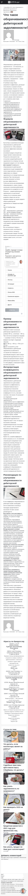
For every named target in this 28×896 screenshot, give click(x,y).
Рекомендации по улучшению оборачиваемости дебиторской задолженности (12, 115)
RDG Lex (14, 668)
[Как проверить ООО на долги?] (14, 805)
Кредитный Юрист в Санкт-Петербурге (14, 689)
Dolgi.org (12, 887)
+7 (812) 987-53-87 (14, 708)
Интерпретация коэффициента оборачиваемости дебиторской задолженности (12, 110)
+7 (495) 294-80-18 (14, 685)
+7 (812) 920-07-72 (14, 674)
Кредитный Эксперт (14, 702)
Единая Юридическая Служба (14, 678)
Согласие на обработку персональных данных (11, 892)
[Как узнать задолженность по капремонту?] (14, 784)
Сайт (2, 877)
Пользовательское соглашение (8, 889)
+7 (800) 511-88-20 (14, 654)
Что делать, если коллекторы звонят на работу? (12, 746)
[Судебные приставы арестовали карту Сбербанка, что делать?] (14, 763)
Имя (2, 874)
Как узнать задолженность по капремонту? (11, 788)
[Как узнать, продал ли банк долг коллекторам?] (14, 845)
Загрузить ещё (14, 721)
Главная (5, 7)
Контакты (3, 893)
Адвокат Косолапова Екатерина (14, 647)
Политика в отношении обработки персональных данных (14, 890)
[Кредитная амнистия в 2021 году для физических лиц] (14, 823)
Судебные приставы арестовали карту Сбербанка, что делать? (13, 767)
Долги (9, 7)
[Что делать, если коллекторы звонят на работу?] (14, 742)
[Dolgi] (14, 2)
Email (2, 876)
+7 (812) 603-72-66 (14, 696)
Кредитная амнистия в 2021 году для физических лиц (13, 828)
